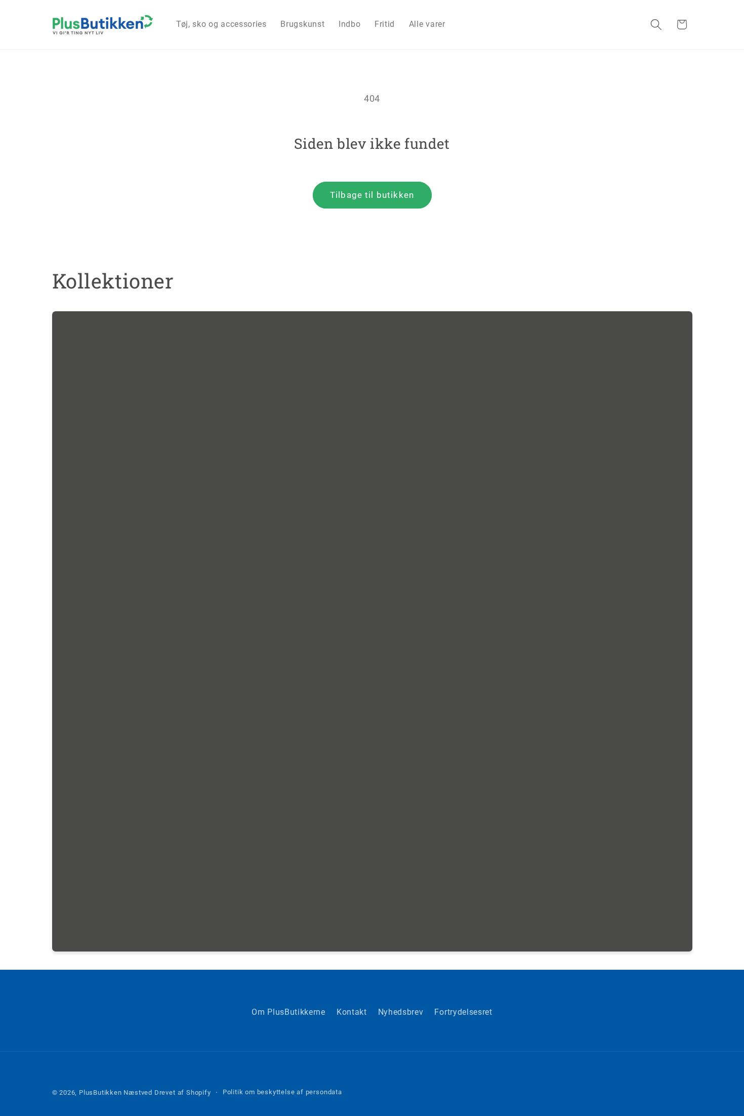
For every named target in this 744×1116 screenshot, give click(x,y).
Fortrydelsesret (463, 1012)
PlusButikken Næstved (115, 1092)
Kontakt (352, 1012)
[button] (656, 24)
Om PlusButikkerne (288, 1012)
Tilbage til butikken (372, 195)
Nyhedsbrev (401, 1012)
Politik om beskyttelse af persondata (282, 1092)
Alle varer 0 (91, 632)
